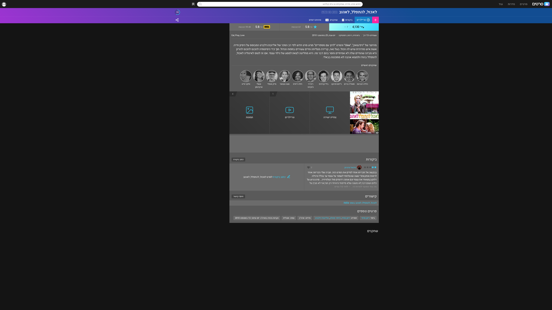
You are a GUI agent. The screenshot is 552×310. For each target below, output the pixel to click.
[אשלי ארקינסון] (258, 71)
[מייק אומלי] (271, 71)
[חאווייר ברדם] (349, 71)
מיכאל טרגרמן (350, 167)
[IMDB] (266, 27)
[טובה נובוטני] (284, 71)
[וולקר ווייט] (245, 71)
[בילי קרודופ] (323, 71)
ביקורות (347, 20)
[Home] (541, 4)
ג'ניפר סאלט (335, 218)
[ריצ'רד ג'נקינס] (310, 71)
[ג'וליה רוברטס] (362, 71)
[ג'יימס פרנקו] (336, 71)
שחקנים (332, 20)
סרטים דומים (315, 20)
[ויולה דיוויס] (297, 71)
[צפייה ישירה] (330, 93)
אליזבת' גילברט (322, 218)
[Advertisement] (304, 144)
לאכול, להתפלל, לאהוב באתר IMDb (360, 203)
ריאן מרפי (346, 218)
